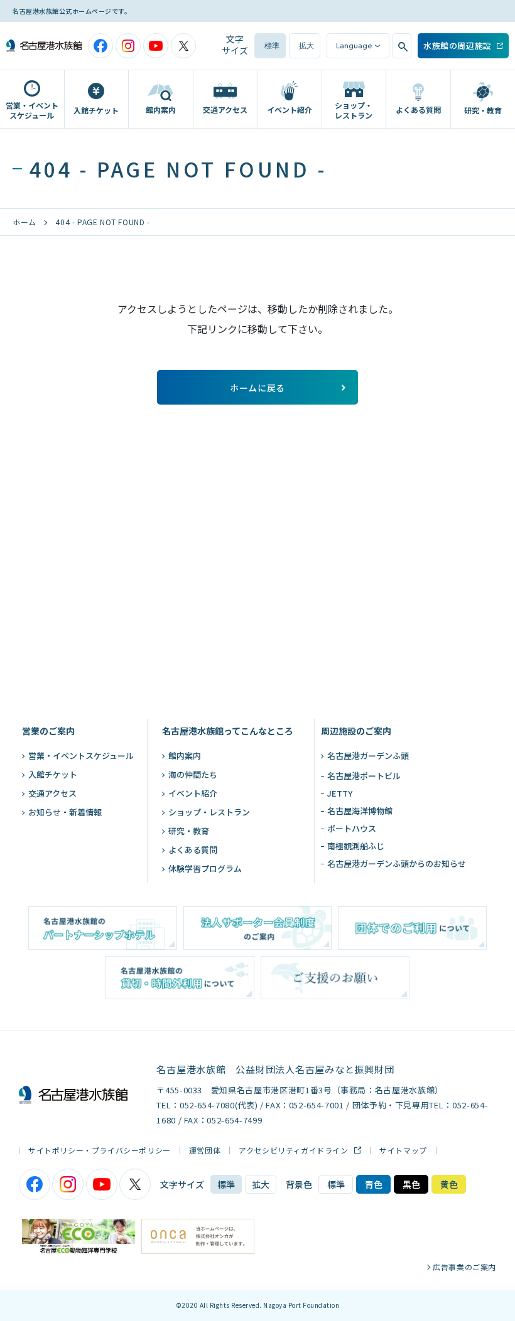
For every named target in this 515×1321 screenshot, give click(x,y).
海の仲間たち (192, 774)
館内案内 (184, 755)
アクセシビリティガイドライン (294, 1150)
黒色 (411, 1184)
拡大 (306, 45)
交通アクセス (52, 793)
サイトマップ (403, 1150)
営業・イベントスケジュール (81, 755)
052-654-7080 (207, 1105)
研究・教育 (188, 831)
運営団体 (204, 1150)
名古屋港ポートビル (364, 776)
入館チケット (52, 774)
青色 (373, 1184)
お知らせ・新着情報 (65, 812)
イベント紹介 (192, 793)
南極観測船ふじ (355, 846)
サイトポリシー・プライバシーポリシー (99, 1150)
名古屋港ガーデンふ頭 (368, 755)
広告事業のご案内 (464, 1267)
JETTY (339, 793)
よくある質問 (192, 850)
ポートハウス (351, 828)
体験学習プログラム (205, 868)
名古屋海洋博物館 (360, 811)
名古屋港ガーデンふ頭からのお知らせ (396, 863)
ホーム (24, 221)
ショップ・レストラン (209, 812)
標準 (271, 45)
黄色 (449, 1184)
